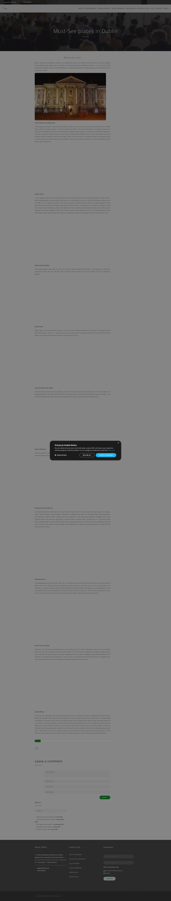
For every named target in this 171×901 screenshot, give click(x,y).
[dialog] (85, 450)
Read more (111, 450)
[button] (61, 455)
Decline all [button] (87, 455)
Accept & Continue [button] (106, 455)
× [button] (118, 443)
